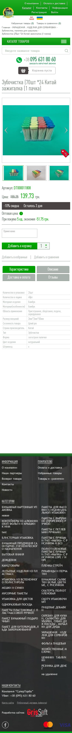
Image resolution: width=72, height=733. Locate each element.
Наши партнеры (12, 473)
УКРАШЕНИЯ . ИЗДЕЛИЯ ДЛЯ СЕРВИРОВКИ (34, 27)
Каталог (27, 7)
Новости (7, 489)
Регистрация (39, 12)
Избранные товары (50, 473)
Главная (6, 27)
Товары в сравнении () (49, 23)
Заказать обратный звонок (42, 64)
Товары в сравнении (51, 478)
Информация (60, 7)
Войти (54, 12)
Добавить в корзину (19, 246)
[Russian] (31, 18)
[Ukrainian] (40, 18)
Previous (6, 130)
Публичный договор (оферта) (32, 703)
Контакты (41, 7)
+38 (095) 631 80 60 (22, 695)
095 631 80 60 (40, 59)
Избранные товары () (22, 23)
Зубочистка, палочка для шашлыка (19, 30)
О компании (32, 3)
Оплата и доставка (54, 3)
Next (66, 130)
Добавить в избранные (14, 257)
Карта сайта (8, 703)
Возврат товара (12, 478)
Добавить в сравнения (46, 257)
